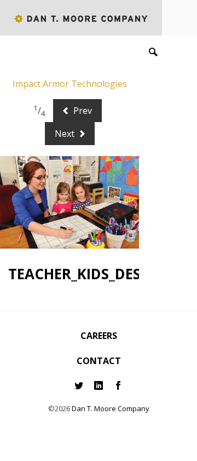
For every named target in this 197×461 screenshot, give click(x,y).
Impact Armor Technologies (70, 84)
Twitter (79, 385)
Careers (98, 336)
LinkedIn (98, 385)
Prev (81, 111)
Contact (99, 361)
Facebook (118, 385)
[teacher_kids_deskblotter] (69, 202)
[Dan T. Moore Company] (81, 18)
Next (66, 134)
